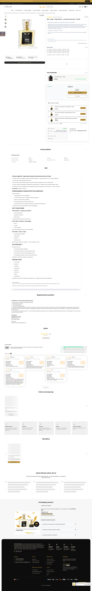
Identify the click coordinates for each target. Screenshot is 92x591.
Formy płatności (35, 569)
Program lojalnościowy (51, 560)
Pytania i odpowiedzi (50, 571)
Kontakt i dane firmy (50, 569)
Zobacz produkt (14, 462)
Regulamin (74, 566)
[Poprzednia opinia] (5, 485)
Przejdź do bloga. (19, 530)
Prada (86, 16)
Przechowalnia (49, 564)
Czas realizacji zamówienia (37, 571)
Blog (47, 574)
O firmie (48, 573)
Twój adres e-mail (66, 563)
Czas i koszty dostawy (36, 573)
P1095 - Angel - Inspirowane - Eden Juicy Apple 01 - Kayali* (64, 106)
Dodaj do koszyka (78, 92)
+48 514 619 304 (46, 514)
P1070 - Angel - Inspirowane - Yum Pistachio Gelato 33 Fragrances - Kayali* (66, 119)
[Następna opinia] (87, 485)
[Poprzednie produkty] (5, 406)
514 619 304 (72, 3)
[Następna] (91, 1)
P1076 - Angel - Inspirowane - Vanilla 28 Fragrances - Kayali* (65, 112)
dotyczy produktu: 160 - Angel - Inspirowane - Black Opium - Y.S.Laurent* (19, 487)
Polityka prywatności (35, 560)
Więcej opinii (46, 387)
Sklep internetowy (45, 585)
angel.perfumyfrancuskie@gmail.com (84, 3)
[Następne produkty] (87, 406)
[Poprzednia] (1, 1)
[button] (85, 90)
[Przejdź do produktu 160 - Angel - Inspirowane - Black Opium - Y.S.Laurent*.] (14, 450)
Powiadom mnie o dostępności (11, 415)
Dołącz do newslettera (67, 565)
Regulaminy (34, 559)
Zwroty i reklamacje (35, 562)
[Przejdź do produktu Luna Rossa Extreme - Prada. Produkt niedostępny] (11, 402)
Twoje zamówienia (50, 559)
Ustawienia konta (50, 562)
